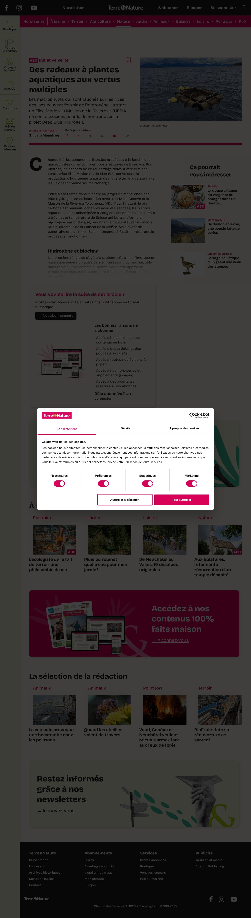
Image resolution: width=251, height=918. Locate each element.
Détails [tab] (125, 428)
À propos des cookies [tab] (184, 428)
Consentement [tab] (66, 429)
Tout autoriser (181, 499)
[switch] (103, 483)
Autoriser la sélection (124, 499)
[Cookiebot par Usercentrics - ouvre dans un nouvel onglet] (192, 415)
